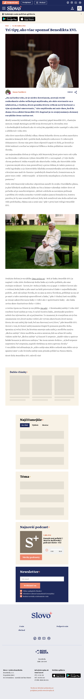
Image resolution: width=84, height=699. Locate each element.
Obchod (21, 630)
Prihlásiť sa (30, 585)
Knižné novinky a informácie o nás (35, 596)
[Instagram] (72, 3)
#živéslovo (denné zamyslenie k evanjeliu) (38, 594)
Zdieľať (70, 92)
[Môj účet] (72, 8)
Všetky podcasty (31, 557)
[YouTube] (76, 2)
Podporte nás (62, 626)
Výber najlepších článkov (32, 591)
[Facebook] (68, 2)
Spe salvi (43, 308)
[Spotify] (80, 2)
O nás (21, 626)
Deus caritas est (38, 278)
